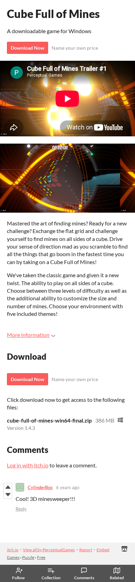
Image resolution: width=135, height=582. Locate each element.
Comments (84, 577)
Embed (103, 549)
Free (41, 557)
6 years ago (67, 487)
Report (85, 549)
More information (28, 334)
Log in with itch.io (27, 465)
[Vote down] (8, 494)
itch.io (12, 549)
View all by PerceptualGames (49, 549)
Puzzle (28, 557)
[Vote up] (8, 487)
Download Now (27, 48)
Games (13, 557)
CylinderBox (40, 487)
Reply (21, 509)
